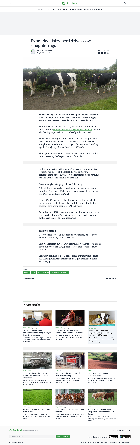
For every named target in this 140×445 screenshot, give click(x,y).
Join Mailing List (63, 436)
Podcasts (99, 9)
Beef (48, 9)
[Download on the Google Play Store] (125, 436)
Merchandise (125, 442)
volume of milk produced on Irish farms (72, 129)
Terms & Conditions (93, 442)
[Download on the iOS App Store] (113, 436)
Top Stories (41, 9)
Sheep (59, 9)
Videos (92, 9)
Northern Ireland (83, 9)
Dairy (53, 9)
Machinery (72, 9)
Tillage (64, 9)
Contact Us (83, 442)
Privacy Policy (104, 442)
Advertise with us (115, 442)
